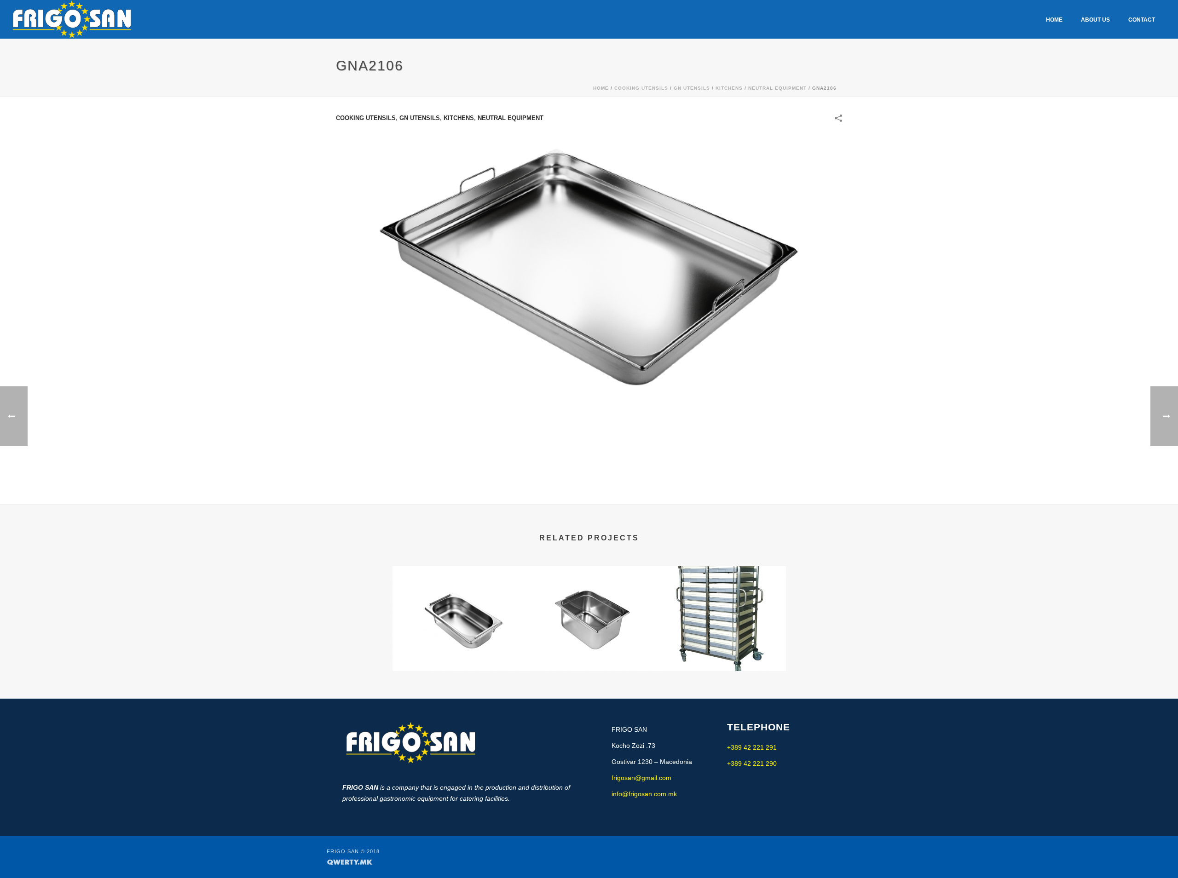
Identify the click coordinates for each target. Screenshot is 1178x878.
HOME (1054, 20)
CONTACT (1141, 20)
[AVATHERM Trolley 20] (720, 603)
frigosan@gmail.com (641, 777)
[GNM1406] (458, 603)
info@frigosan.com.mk (644, 794)
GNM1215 (589, 636)
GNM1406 (458, 636)
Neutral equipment (777, 88)
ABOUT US (1095, 20)
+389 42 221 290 (752, 763)
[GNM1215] (589, 603)
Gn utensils (692, 88)
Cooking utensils (641, 88)
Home (601, 88)
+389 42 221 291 (752, 747)
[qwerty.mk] (350, 861)
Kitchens (729, 88)
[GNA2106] (589, 266)
